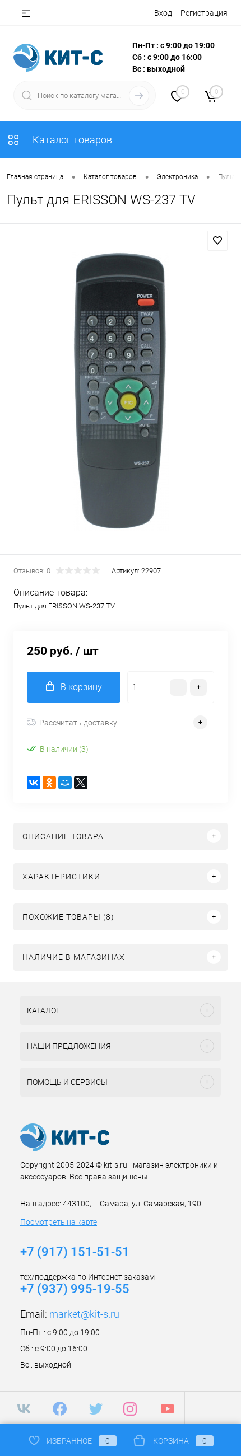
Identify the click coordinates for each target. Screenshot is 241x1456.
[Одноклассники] (49, 782)
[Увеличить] (120, 391)
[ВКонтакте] (33, 782)
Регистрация (204, 12)
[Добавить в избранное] (217, 241)
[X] (80, 782)
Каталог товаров (71, 140)
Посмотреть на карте (58, 1222)
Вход (163, 12)
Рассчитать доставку (78, 722)
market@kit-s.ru (84, 1314)
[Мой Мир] (65, 782)
